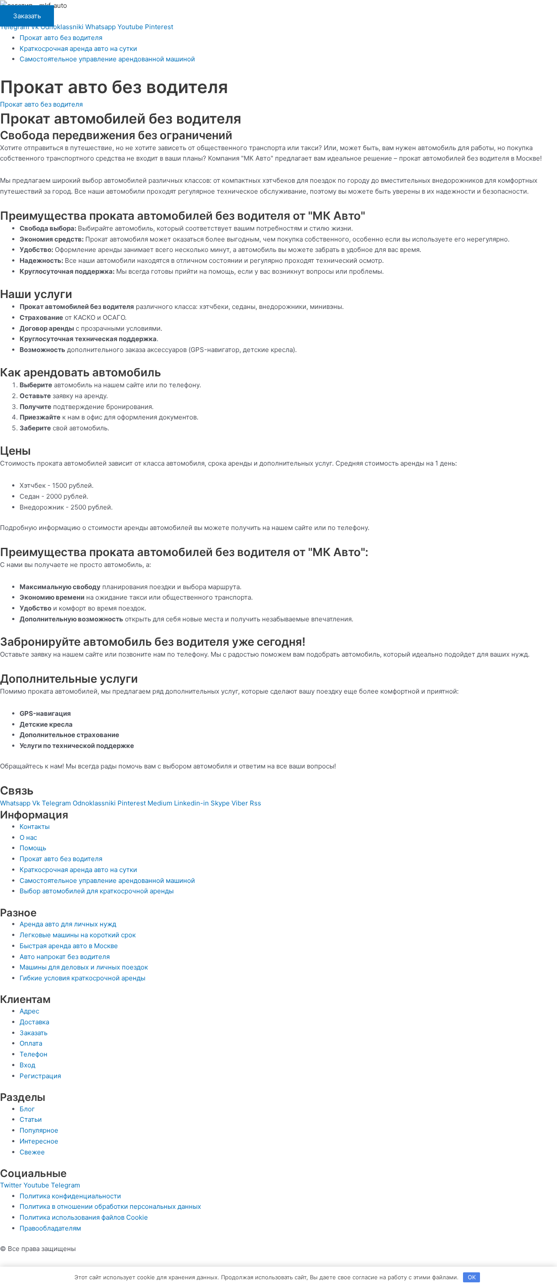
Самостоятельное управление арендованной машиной (107, 59)
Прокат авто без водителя (61, 38)
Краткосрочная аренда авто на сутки (78, 48)
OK (472, 1277)
